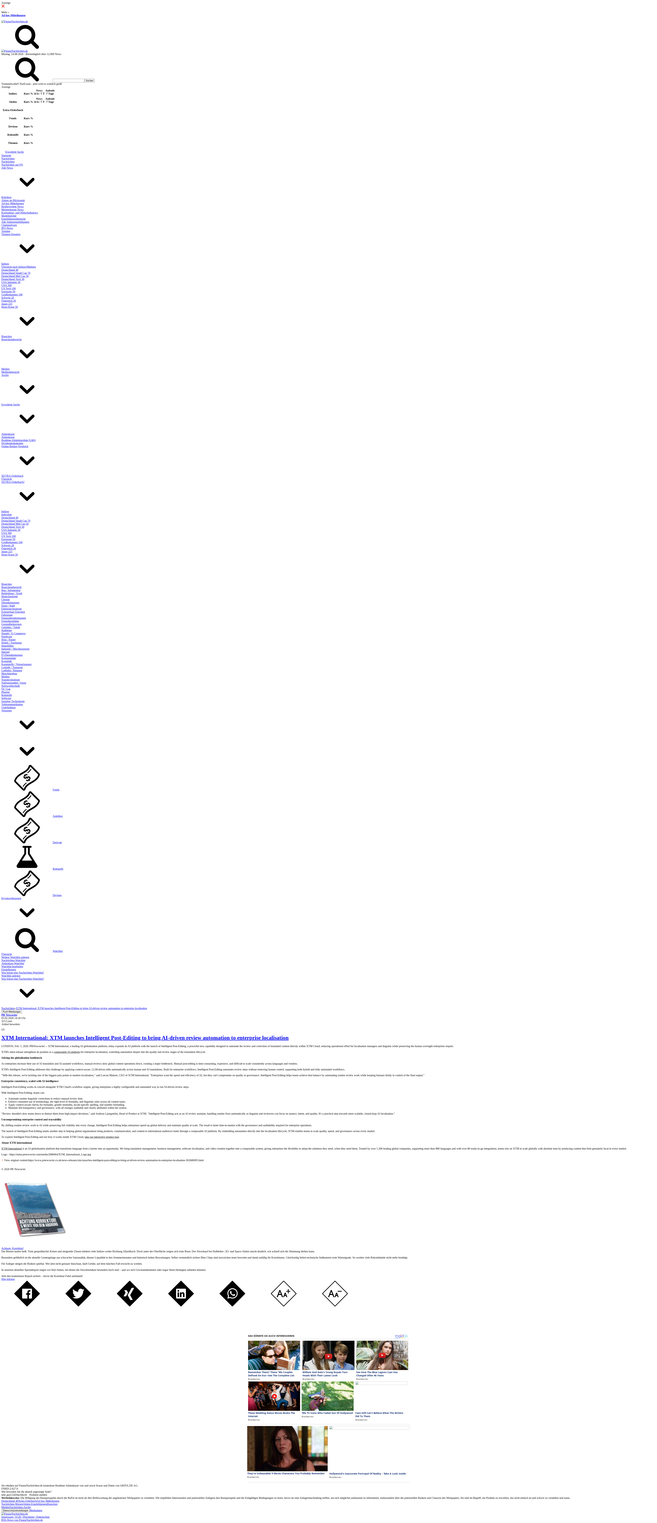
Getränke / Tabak (10, 627)
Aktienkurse (8, 434)
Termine (5, 231)
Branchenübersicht (11, 339)
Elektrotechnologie (11, 608)
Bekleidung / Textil (11, 593)
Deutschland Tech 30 (12, 279)
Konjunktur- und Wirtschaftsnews (19, 212)
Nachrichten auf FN (12, 164)
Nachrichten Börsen (12, 1504)
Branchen (6, 336)
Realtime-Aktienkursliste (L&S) (18, 440)
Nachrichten (8, 158)
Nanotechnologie (10, 679)
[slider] (6, 1027)
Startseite (6, 155)
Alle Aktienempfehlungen (15, 221)
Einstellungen (8, 969)
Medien (5, 368)
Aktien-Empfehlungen (35, 1504)
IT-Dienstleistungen (12, 655)
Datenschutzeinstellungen (15, 1510)
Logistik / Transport (12, 667)
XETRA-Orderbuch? (12, 482)
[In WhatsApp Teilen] (232, 1305)
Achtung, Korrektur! (12, 1248)
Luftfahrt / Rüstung (11, 670)
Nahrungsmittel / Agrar (13, 682)
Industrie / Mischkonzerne (15, 648)
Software (6, 698)
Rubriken (6, 197)
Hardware (6, 636)
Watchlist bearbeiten (12, 966)
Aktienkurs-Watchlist (12, 963)
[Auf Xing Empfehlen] (129, 1305)
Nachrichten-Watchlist (13, 960)
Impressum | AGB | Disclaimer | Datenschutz (25, 1516)
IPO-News (7, 228)
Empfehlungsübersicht (13, 218)
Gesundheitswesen (11, 624)
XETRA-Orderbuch (12, 475)
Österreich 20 (8, 300)
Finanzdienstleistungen (13, 618)
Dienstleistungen (10, 602)
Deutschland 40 (9, 269)
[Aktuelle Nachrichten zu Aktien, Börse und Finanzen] (14, 21)
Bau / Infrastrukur (11, 590)
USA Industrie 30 (10, 282)
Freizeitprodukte (10, 621)
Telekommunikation (12, 704)
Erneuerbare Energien (13, 611)
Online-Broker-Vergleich (14, 446)
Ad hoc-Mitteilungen (13, 15)
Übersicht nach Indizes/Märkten (18, 266)
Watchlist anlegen (10, 975)
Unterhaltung (8, 707)
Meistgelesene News (12, 209)
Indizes (5, 263)
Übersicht (6, 478)
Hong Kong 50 (9, 306)
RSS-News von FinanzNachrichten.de (22, 1520)
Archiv (5, 375)
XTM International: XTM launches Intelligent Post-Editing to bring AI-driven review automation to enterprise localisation (145, 1038)
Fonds (56, 789)
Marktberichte (8, 215)
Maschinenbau (9, 673)
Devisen (57, 895)
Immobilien (7, 645)
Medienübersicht (10, 372)
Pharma (5, 692)
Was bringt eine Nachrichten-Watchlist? (22, 972)
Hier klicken (8, 1279)
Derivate (57, 842)
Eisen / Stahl (8, 605)
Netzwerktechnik (10, 685)
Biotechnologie (9, 596)
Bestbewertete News (12, 206)
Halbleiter (6, 630)
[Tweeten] (78, 1305)
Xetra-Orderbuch (27, 1501)
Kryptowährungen (11, 898)
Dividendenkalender (12, 443)
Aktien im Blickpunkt (13, 200)
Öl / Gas (5, 688)
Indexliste (6, 514)
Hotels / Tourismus (11, 642)
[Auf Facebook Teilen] (27, 1305)
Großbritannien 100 (12, 294)
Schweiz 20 (7, 297)
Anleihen (58, 816)
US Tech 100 (8, 288)
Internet (5, 651)
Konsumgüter (8, 658)
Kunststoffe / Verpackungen (16, 664)
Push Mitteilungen (12, 1011)
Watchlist (58, 951)
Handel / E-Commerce (13, 633)
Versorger (6, 710)
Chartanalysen (9, 225)
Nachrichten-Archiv (20, 1507)
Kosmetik (6, 661)
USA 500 (6, 285)
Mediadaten (36, 1510)
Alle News (7, 167)
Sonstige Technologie (13, 701)
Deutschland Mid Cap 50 (15, 276)
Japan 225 (6, 303)
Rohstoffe (6, 695)
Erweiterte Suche (14, 151)
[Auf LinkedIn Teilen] (181, 1305)
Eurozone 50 (8, 291)
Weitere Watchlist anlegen (15, 957)
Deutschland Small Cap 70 (15, 273)
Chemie (5, 599)
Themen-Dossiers (10, 234)
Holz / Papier (8, 639)
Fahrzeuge (7, 614)
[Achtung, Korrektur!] (33, 1245)
